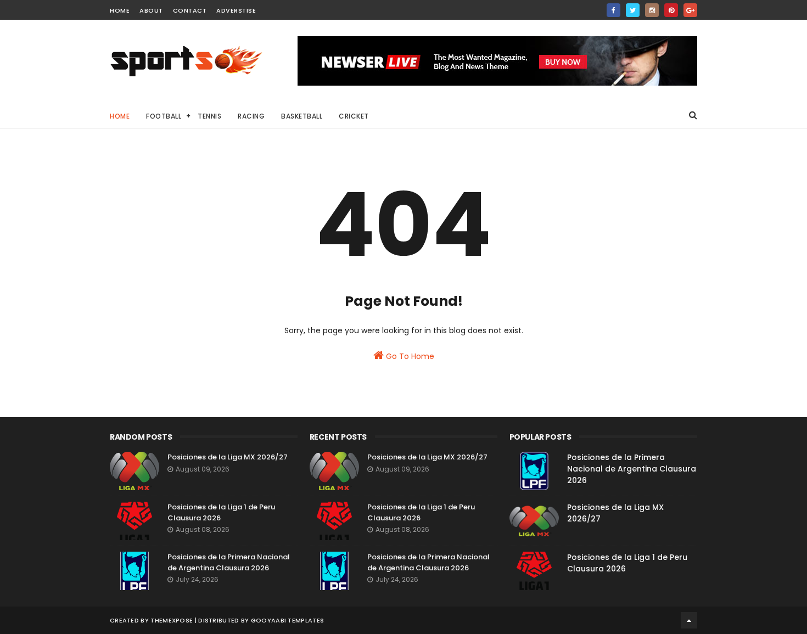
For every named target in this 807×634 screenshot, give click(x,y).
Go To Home (409, 356)
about (151, 10)
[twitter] (633, 10)
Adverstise (236, 10)
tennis (209, 116)
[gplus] (690, 10)
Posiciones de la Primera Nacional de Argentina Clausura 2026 (228, 562)
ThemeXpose (171, 620)
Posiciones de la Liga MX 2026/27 (227, 457)
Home (120, 116)
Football (163, 116)
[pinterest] (671, 10)
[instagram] (652, 10)
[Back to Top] (689, 620)
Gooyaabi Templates (287, 620)
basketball (301, 116)
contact (190, 10)
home (120, 10)
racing (251, 116)
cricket (354, 116)
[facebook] (613, 10)
